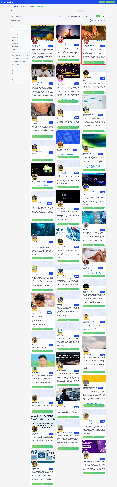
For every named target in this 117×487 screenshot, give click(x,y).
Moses (85, 458)
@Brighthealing (60, 45)
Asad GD (59, 335)
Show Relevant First (95, 20)
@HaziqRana (85, 422)
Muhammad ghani (36, 83)
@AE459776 (34, 204)
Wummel (59, 117)
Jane (84, 267)
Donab (33, 242)
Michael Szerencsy (62, 149)
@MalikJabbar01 (86, 322)
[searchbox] (91, 16)
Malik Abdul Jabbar (88, 321)
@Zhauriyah (34, 153)
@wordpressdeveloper (36, 182)
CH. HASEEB (60, 246)
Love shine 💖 (35, 45)
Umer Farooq (60, 208)
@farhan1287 (59, 371)
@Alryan (33, 243)
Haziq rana (86, 421)
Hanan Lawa (35, 312)
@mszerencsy (60, 150)
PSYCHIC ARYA (87, 45)
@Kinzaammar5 (60, 408)
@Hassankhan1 (34, 374)
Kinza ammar (60, 407)
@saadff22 (59, 277)
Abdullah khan (61, 172)
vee (33, 344)
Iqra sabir (34, 468)
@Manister (59, 247)
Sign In (95, 2)
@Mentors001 (34, 274)
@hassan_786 (60, 305)
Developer (60, 276)
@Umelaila (59, 433)
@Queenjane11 (86, 268)
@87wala (84, 193)
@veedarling (34, 345)
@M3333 (33, 434)
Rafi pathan (86, 291)
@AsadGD (59, 336)
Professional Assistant (63, 432)
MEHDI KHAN (86, 78)
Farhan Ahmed (61, 370)
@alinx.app (85, 230)
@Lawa (33, 313)
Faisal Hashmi (86, 354)
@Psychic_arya (86, 46)
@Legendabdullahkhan (61, 173)
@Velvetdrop (34, 403)
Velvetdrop (34, 402)
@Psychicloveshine (35, 46)
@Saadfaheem (86, 115)
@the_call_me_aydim (36, 84)
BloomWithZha (35, 152)
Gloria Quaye (86, 153)
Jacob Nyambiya (36, 203)
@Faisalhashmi (86, 355)
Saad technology (87, 114)
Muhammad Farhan (88, 191)
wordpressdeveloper (37, 181)
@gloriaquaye (85, 154)
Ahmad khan (35, 273)
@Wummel (59, 118)
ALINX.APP (86, 229)
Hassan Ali (60, 304)
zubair (33, 433)
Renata (33, 122)
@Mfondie (85, 459)
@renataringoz (34, 123)
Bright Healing (61, 44)
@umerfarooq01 (60, 209)
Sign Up (102, 2)
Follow (51, 45)
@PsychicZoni (60, 84)
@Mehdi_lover (85, 79)
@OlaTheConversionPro (87, 388)
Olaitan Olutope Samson (89, 387)
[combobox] (89, 16)
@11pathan (85, 292)
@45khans (34, 469)
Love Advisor (60, 83)
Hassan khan (35, 372)
